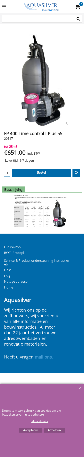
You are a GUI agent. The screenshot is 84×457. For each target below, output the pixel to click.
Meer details (39, 421)
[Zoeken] (78, 19)
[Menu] (4, 7)
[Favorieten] (76, 173)
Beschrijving (13, 189)
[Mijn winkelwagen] (77, 6)
